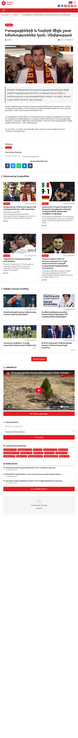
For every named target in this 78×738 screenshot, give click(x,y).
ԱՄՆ (37, 450)
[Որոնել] (74, 10)
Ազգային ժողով (35, 456)
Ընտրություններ (11, 453)
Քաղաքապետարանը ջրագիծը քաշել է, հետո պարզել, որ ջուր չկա (30, 468)
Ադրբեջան (61, 453)
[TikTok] (72, 6)
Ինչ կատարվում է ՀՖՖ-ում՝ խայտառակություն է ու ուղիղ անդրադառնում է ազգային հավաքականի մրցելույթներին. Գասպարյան (55, 263)
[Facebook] (59, 6)
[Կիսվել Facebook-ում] (7, 165)
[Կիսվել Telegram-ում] (24, 165)
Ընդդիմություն (51, 456)
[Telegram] (68, 6)
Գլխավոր (5, 15)
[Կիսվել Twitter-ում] (13, 165)
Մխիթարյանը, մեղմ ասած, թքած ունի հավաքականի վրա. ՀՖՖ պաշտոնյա (19, 208)
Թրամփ (64, 456)
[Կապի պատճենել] (30, 165)
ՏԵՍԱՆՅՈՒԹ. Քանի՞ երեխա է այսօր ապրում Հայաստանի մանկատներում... (33, 474)
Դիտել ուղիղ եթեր (40, 414)
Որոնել (40, 437)
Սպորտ (15, 15)
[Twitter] (62, 6)
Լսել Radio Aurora (40, 489)
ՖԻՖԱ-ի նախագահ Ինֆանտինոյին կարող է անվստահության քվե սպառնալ (57, 345)
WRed (9, 40)
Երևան (38, 453)
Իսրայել (49, 453)
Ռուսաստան (50, 450)
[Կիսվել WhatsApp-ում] (18, 165)
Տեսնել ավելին (39, 359)
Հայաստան (10, 450)
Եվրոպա (21, 456)
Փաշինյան (9, 456)
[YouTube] (65, 6)
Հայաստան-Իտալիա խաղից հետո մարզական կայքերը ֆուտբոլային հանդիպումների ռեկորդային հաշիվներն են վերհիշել (57, 210)
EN (74, 2)
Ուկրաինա (26, 453)
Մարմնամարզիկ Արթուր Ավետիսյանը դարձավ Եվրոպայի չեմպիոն (19, 313)
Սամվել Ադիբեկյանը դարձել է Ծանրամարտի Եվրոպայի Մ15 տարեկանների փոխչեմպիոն (55, 314)
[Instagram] (75, 6)
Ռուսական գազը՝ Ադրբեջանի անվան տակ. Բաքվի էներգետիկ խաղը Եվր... (34, 481)
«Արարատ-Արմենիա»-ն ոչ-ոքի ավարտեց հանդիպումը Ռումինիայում (19, 344)
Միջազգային (24, 450)
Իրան (63, 450)
